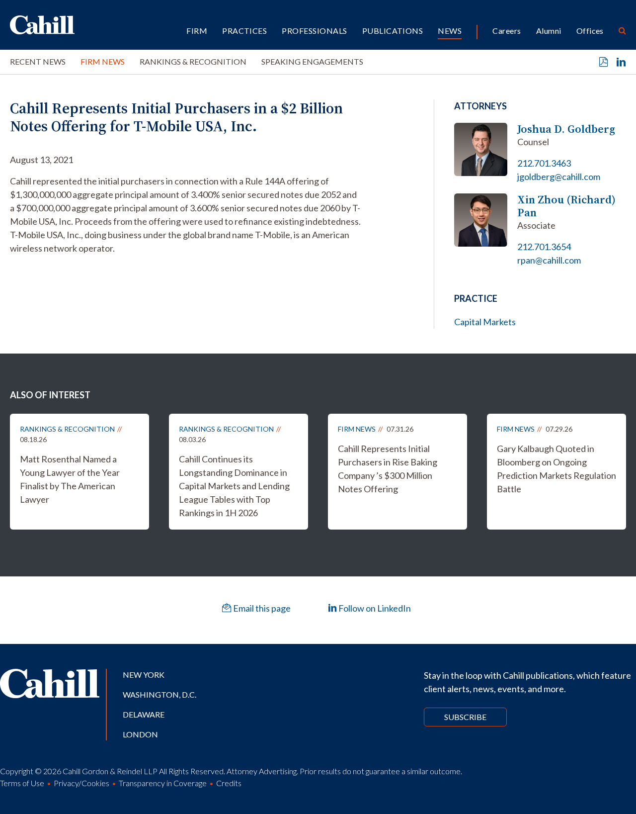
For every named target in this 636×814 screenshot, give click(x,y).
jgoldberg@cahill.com (558, 176)
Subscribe (465, 717)
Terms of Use (22, 783)
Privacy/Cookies (81, 783)
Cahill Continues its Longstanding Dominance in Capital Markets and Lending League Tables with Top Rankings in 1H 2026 (234, 485)
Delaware (143, 714)
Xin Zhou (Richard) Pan (566, 206)
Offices (590, 30)
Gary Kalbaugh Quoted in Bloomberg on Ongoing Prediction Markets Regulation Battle (556, 468)
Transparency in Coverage (163, 783)
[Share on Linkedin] (621, 62)
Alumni (548, 30)
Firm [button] (196, 30)
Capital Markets (485, 321)
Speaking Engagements (312, 61)
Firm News (102, 61)
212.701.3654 (544, 246)
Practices (244, 30)
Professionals (314, 30)
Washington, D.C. (159, 694)
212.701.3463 (544, 163)
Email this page (261, 608)
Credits (228, 783)
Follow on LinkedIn (374, 608)
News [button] (450, 30)
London (140, 734)
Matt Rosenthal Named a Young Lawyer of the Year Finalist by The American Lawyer (70, 479)
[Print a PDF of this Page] (604, 62)
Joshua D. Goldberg (566, 129)
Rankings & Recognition (193, 61)
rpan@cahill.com (549, 260)
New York (143, 674)
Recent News (38, 61)
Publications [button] (392, 30)
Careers (506, 30)
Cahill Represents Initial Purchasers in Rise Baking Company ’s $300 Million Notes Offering (387, 468)
